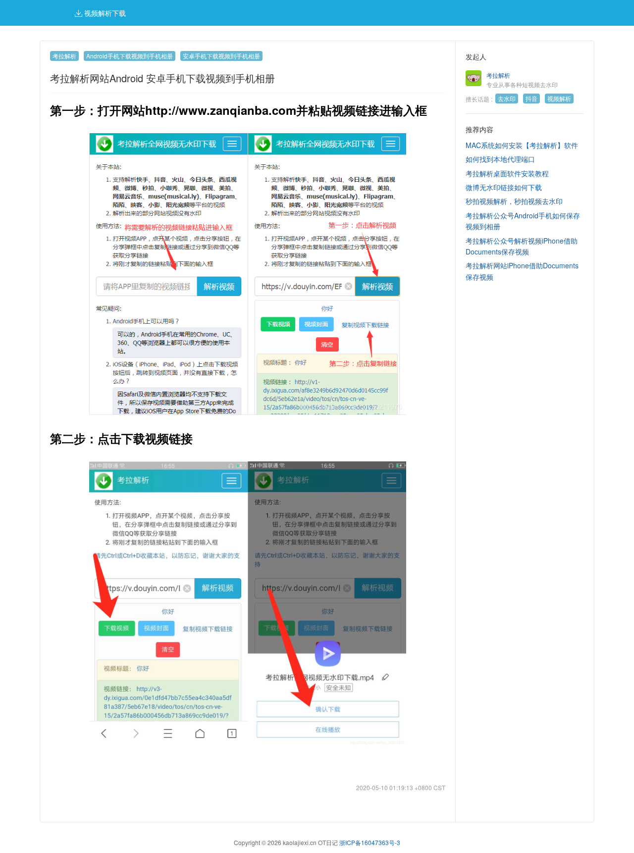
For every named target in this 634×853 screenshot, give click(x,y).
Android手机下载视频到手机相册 (129, 55)
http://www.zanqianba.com (220, 109)
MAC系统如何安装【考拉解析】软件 (522, 145)
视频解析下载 (104, 13)
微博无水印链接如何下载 (504, 187)
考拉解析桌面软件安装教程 (507, 173)
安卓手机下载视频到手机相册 (221, 55)
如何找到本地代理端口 (500, 159)
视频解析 (559, 98)
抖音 (531, 98)
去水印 (507, 98)
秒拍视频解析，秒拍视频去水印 (514, 201)
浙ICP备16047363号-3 (369, 842)
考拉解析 (64, 55)
